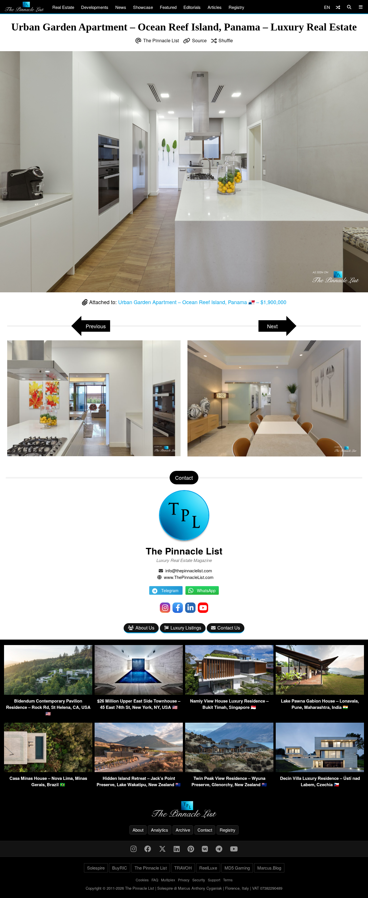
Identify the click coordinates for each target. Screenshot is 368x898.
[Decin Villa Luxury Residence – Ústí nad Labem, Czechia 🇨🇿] (320, 770)
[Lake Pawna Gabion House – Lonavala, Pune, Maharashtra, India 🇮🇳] (320, 693)
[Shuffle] (338, 7)
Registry (236, 7)
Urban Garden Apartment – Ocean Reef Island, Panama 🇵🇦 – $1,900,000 (202, 302)
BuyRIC (119, 868)
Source (199, 40)
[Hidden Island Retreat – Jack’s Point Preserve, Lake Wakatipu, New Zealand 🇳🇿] (139, 770)
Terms (228, 879)
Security (198, 879)
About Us (144, 627)
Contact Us (228, 627)
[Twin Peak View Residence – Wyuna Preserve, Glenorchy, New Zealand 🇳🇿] (229, 770)
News (120, 7)
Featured (168, 7)
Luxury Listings (185, 627)
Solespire (96, 868)
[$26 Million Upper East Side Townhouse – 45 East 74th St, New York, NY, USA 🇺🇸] (139, 693)
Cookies (142, 879)
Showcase (143, 7)
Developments (94, 7)
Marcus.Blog (269, 868)
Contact (205, 830)
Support (214, 879)
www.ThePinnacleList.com (189, 577)
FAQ (155, 879)
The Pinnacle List (161, 40)
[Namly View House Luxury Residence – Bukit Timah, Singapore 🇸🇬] (229, 693)
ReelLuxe (208, 868)
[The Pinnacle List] (184, 809)
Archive (183, 830)
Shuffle (225, 40)
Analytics (159, 830)
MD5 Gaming (237, 868)
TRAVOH (183, 868)
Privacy (183, 879)
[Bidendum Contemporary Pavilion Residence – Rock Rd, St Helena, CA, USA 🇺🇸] (48, 693)
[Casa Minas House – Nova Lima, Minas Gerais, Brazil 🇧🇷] (48, 770)
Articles (215, 7)
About (138, 830)
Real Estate (63, 7)
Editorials (192, 7)
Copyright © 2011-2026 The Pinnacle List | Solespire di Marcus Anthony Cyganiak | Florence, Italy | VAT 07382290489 (184, 888)
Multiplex (168, 879)
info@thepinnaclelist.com (188, 570)
